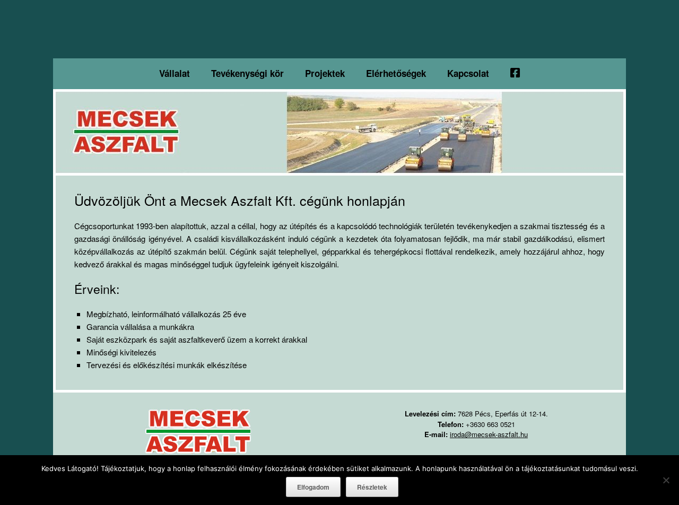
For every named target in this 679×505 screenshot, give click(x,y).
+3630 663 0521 (490, 424)
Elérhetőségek (396, 73)
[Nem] (665, 480)
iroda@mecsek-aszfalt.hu (489, 434)
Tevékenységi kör (247, 73)
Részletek (372, 487)
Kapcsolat (468, 73)
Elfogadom (313, 487)
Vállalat (174, 73)
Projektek (325, 73)
